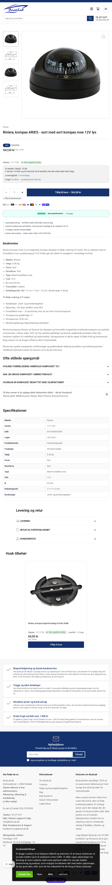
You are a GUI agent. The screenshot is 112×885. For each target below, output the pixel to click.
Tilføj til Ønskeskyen (12, 198)
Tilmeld (78, 754)
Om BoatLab (45, 780)
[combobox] (48, 18)
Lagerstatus (45, 803)
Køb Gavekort (45, 796)
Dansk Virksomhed (48, 800)
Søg (41, 792)
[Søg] (90, 18)
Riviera (5, 127)
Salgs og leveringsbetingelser (53, 788)
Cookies (43, 784)
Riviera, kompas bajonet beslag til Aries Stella (48, 623)
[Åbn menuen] (106, 9)
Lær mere (63, 874)
